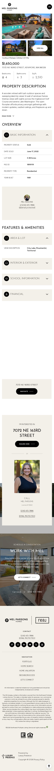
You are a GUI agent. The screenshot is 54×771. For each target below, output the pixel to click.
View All (40, 48)
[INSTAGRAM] (17, 644)
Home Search (27, 666)
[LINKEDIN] (23, 644)
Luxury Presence (24, 755)
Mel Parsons (27, 502)
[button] (27, 577)
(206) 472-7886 (28, 205)
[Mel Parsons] (27, 476)
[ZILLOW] (42, 644)
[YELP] (36, 644)
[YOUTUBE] (30, 644)
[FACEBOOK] (11, 644)
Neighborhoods (27, 675)
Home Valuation (27, 671)
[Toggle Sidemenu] (49, 6)
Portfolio (27, 661)
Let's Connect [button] (27, 680)
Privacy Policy (39, 760)
